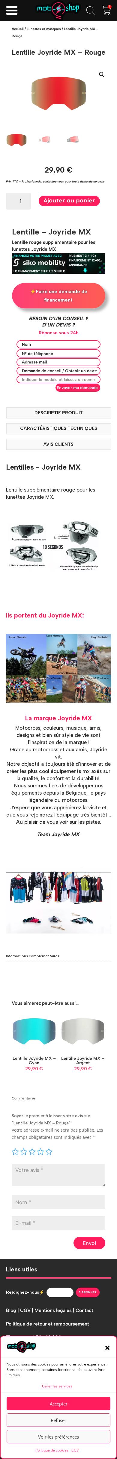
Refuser (58, 1420)
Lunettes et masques (44, 29)
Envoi (89, 1243)
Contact (84, 1310)
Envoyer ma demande (77, 387)
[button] (107, 1348)
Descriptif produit (58, 412)
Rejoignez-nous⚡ (25, 1292)
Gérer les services (57, 1386)
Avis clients (59, 444)
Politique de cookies (51, 1450)
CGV (75, 1450)
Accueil (18, 29)
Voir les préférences (58, 1437)
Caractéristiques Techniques (58, 428)
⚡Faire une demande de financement (58, 295)
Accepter (59, 1404)
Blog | (13, 1310)
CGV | (27, 1310)
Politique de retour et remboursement (47, 1324)
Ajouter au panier (69, 201)
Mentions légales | (55, 1310)
